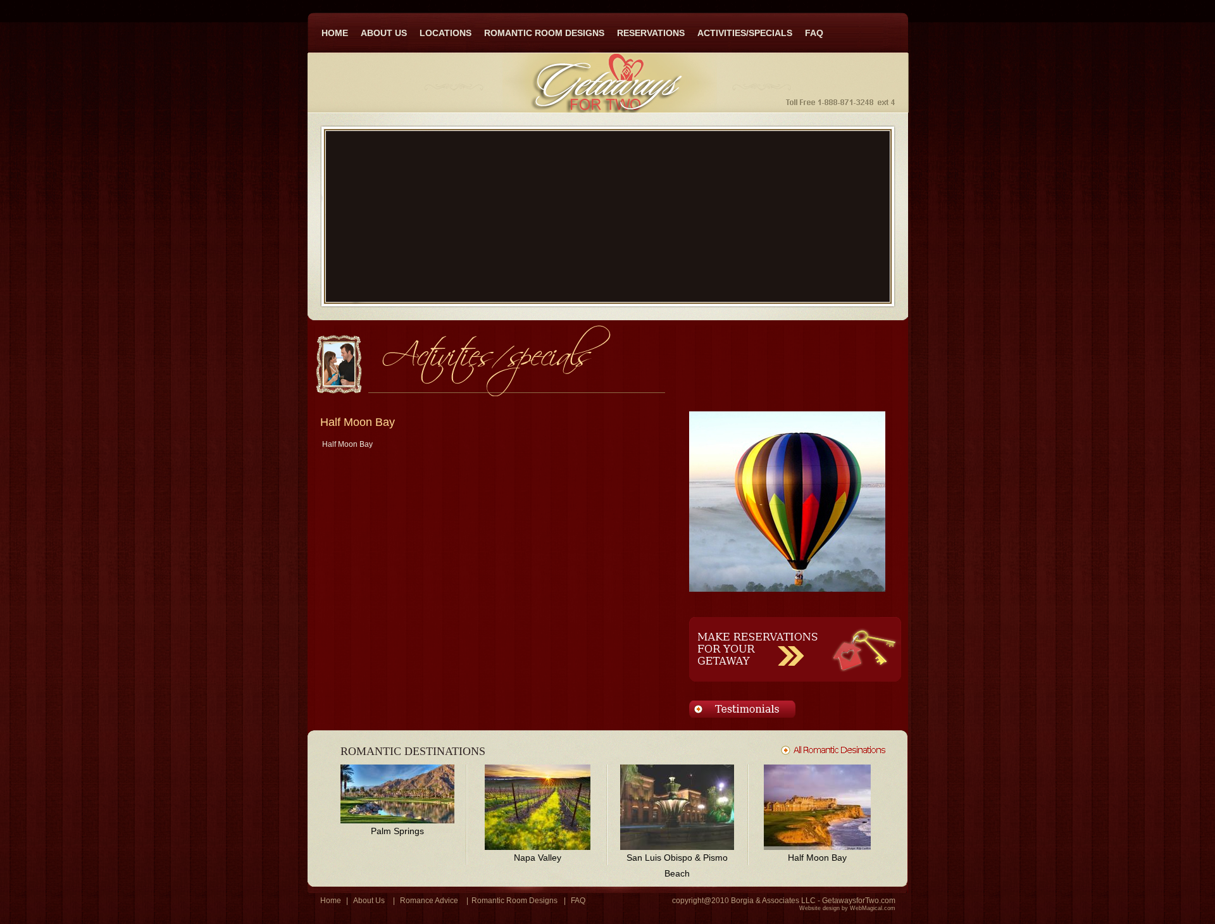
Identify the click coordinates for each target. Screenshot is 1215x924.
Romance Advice (429, 900)
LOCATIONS (445, 33)
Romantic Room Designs (514, 900)
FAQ (814, 33)
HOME (334, 33)
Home (330, 900)
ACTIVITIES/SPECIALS (744, 33)
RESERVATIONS (651, 33)
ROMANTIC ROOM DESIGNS (544, 33)
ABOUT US (384, 33)
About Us (369, 900)
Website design (819, 908)
